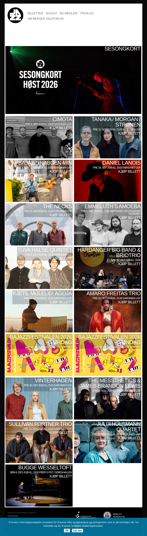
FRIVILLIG (87, 13)
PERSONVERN (12, 516)
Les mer (77, 530)
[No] (142, 527)
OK (67, 530)
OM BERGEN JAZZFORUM (45, 19)
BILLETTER (35, 13)
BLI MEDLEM (68, 13)
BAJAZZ (51, 13)
